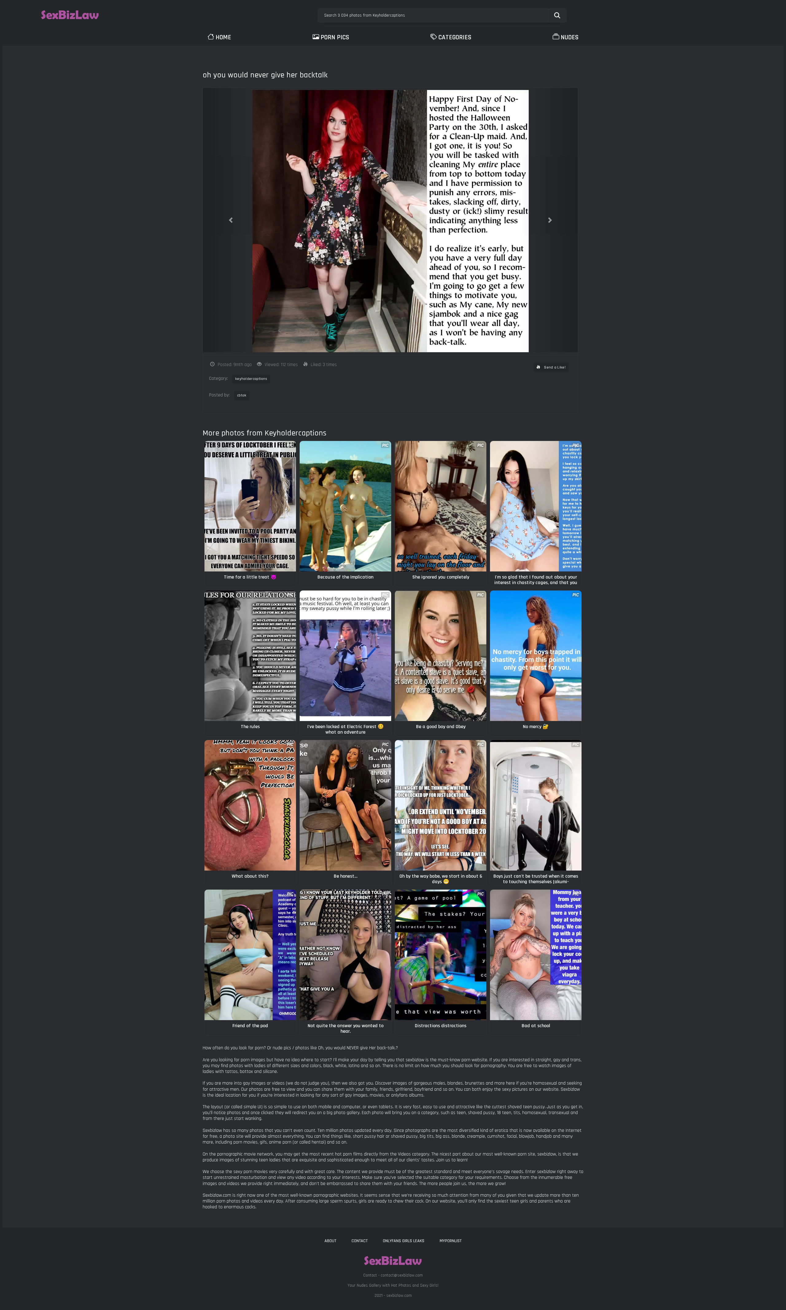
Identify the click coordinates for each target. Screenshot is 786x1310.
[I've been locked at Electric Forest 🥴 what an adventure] (345, 656)
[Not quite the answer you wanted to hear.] (345, 955)
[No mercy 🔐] (536, 656)
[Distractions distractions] (440, 955)
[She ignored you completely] (440, 506)
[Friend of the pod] (250, 955)
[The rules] (250, 656)
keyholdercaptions (251, 378)
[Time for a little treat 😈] (250, 506)
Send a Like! (554, 367)
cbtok (242, 395)
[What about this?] (250, 805)
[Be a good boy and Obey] (440, 656)
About (330, 1241)
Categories (454, 37)
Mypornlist (450, 1241)
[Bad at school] (536, 955)
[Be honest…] (345, 805)
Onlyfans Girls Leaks (403, 1241)
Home (223, 37)
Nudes (569, 37)
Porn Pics (335, 37)
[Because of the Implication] (345, 506)
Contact (360, 1241)
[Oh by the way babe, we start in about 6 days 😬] (440, 805)
